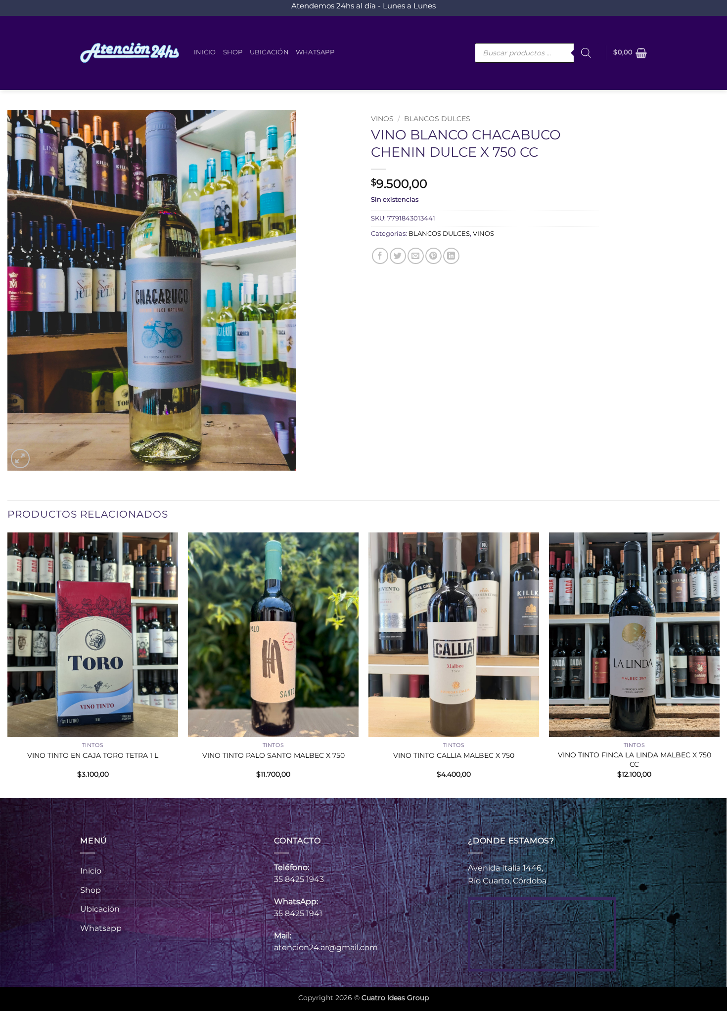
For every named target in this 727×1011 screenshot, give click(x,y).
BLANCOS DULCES (437, 119)
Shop (233, 52)
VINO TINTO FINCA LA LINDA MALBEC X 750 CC (634, 759)
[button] (630, 53)
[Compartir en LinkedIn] (451, 256)
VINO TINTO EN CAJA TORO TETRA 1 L (92, 755)
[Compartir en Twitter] (398, 256)
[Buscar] (586, 53)
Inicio (205, 52)
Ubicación (269, 52)
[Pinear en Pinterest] (433, 256)
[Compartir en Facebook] (380, 256)
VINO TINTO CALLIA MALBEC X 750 (453, 755)
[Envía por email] (416, 256)
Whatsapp (315, 52)
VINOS (382, 119)
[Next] (719, 664)
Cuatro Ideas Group (395, 997)
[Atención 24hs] (129, 53)
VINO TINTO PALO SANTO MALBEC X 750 (273, 755)
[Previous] (7, 664)
